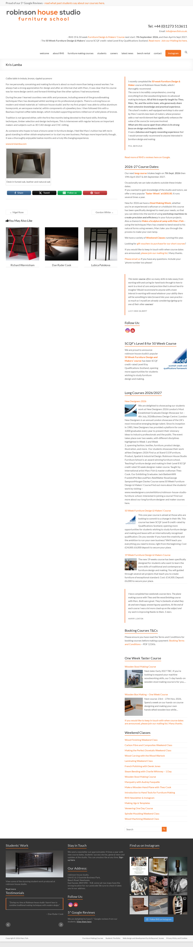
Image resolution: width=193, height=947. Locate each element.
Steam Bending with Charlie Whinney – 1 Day (148, 771)
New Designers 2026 (135, 401)
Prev (8, 924)
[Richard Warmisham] (22, 228)
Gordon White (105, 212)
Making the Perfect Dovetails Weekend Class (148, 750)
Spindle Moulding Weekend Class (142, 813)
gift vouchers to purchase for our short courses (161, 243)
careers (114, 53)
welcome (44, 53)
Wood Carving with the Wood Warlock (145, 755)
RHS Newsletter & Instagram (139, 797)
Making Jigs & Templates (137, 803)
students (101, 53)
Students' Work (17, 845)
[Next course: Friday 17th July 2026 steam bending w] (139, 885)
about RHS (58, 53)
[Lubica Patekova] (100, 228)
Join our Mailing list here (174, 40)
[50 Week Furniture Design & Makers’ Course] (131, 520)
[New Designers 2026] (131, 411)
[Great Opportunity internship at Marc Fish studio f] (158, 905)
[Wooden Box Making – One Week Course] (134, 707)
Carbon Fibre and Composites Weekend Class (148, 745)
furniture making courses (80, 53)
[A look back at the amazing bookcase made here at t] (178, 905)
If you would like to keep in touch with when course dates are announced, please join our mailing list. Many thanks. (154, 722)
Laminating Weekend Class (139, 760)
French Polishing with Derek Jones (142, 766)
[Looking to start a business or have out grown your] (139, 866)
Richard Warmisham (23, 265)
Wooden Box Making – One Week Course (146, 694)
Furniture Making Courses (92, 938)
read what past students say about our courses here (74, 3)
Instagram (173, 53)
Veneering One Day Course (139, 808)
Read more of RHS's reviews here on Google (147, 157)
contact (158, 53)
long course (140, 173)
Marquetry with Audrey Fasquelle (142, 781)
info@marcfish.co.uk (176, 31)
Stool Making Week (160, 202)
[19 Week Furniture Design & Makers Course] (131, 564)
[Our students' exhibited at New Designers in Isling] (158, 866)
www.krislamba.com (16, 143)
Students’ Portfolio (113, 938)
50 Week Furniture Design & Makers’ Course (148, 510)
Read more (154, 40)
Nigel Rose (17, 212)
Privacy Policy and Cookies (176, 938)
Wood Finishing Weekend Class (141, 739)
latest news (127, 53)
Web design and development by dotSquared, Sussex (143, 938)
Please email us (132, 258)
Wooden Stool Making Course (140, 666)
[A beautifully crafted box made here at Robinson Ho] (139, 905)
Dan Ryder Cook (61, 265)
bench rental (143, 53)
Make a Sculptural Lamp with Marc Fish (163, 220)
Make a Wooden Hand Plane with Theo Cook (148, 787)
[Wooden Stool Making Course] (134, 679)
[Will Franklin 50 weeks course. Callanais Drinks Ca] (178, 866)
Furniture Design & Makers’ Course (106, 37)
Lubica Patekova (100, 265)
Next (61, 924)
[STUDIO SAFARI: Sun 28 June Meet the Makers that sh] (178, 885)
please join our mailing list (154, 253)
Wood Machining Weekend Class (142, 818)
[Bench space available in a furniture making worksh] (158, 885)
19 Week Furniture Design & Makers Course (147, 554)
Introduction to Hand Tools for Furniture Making (150, 792)
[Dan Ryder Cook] (61, 228)
